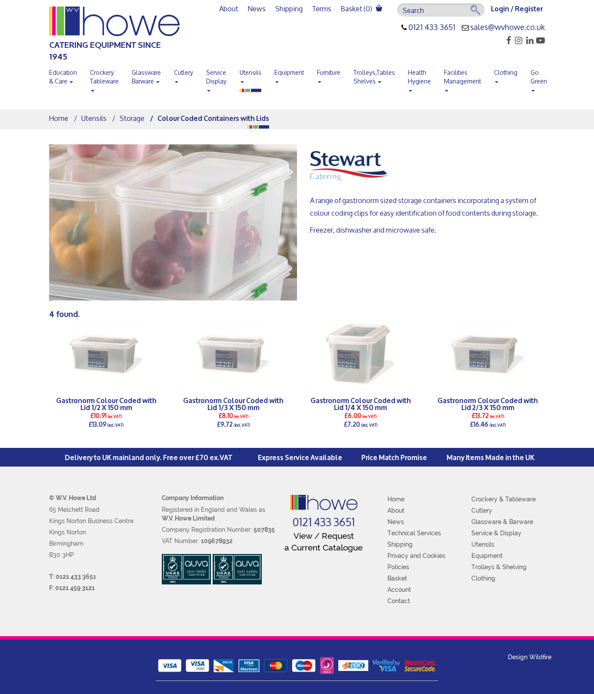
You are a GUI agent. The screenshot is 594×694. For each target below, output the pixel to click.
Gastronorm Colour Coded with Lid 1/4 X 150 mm (360, 403)
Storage (132, 118)
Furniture (328, 72)
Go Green (539, 76)
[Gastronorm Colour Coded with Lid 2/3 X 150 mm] (488, 354)
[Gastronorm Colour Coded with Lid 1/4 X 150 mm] (360, 354)
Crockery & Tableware (503, 499)
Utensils (250, 72)
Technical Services (414, 533)
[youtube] (540, 40)
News (257, 8)
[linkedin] (529, 40)
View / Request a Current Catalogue (323, 541)
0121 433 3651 (431, 27)
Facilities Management (462, 76)
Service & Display (496, 533)
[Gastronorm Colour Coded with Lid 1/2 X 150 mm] (106, 354)
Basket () (357, 8)
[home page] (323, 502)
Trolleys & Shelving (499, 567)
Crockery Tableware (104, 76)
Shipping (289, 8)
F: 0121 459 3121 (72, 587)
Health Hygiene (419, 76)
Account (399, 589)
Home (58, 118)
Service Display (216, 76)
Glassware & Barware (502, 521)
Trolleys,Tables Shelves (374, 76)
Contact (398, 600)
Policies (398, 567)
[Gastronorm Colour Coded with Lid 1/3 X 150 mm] (233, 354)
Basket (397, 578)
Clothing (505, 72)
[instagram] (517, 40)
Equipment (289, 72)
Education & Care (63, 76)
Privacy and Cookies (416, 555)
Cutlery (183, 72)
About (228, 8)
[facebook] (506, 40)
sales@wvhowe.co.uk (507, 27)
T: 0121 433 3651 (72, 576)
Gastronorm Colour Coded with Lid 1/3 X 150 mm (233, 403)
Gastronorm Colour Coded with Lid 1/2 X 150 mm (106, 403)
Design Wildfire (529, 657)
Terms (321, 8)
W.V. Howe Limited (188, 518)
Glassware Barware (146, 76)
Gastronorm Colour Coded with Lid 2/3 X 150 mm (487, 403)
